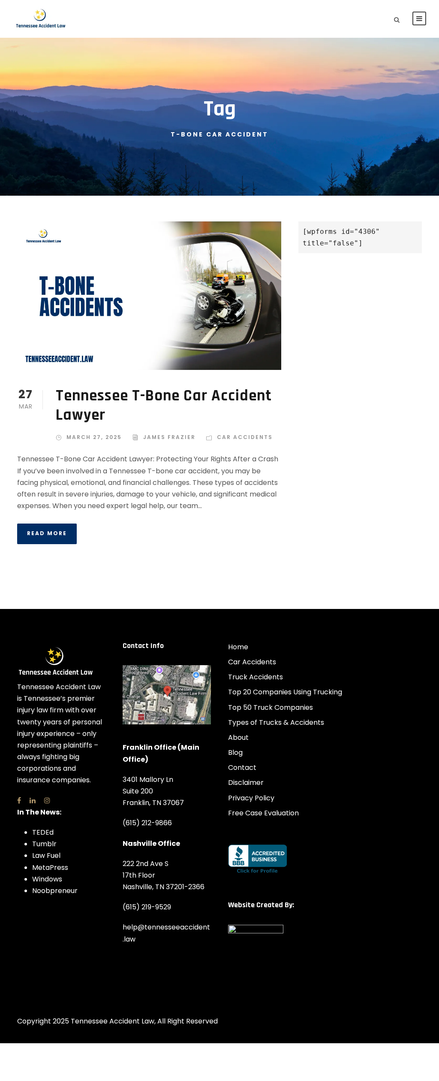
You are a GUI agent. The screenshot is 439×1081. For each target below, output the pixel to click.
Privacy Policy (251, 798)
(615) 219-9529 (147, 907)
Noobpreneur (55, 891)
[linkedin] (33, 800)
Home (238, 647)
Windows (47, 879)
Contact (242, 767)
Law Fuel (46, 855)
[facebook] (19, 800)
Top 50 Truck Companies (270, 707)
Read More (47, 533)
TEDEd (43, 832)
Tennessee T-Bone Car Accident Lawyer (164, 405)
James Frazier (169, 437)
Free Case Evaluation (263, 813)
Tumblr (44, 844)
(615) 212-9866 (147, 823)
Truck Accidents (255, 677)
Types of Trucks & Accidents (276, 722)
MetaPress (50, 867)
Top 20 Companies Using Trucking (285, 692)
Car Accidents (245, 437)
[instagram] (47, 800)
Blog (235, 752)
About (238, 737)
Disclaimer (246, 782)
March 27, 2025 (94, 437)
